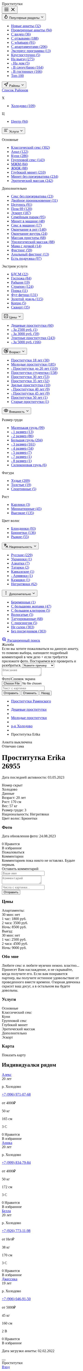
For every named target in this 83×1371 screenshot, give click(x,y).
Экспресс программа (31, 51)
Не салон (22, 627)
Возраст (14, 352)
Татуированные (27, 619)
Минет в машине (28, 221)
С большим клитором (30, 610)
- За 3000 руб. (25, 334)
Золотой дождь (27, 299)
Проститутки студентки (34, 373)
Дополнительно (20, 594)
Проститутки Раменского (31, 701)
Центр (19, 121)
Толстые (21, 485)
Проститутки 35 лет (30, 381)
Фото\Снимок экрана (18, 679)
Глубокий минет (28, 172)
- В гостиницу (26, 71)
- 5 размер (21, 452)
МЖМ (19, 164)
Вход (6, 1367)
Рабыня (20, 282)
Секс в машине (26, 225)
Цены (13, 317)
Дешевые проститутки (32, 325)
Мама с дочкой (26, 246)
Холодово (23, 106)
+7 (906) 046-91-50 (16, 1299)
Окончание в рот (28, 229)
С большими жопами (31, 606)
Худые (20, 481)
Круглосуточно (25, 55)
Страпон (22, 286)
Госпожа (21, 278)
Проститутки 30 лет (30, 377)
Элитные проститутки (33, 338)
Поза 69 (21, 209)
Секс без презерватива (32, 196)
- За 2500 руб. (24, 330)
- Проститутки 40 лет (30, 389)
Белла (6, 1211)
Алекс (7, 1075)
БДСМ (19, 274)
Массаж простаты (28, 238)
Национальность (20, 547)
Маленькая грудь (27, 428)
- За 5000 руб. (26, 342)
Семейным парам (28, 217)
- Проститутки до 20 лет (34, 368)
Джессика (9, 1279)
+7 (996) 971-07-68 (16, 1094)
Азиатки (20, 563)
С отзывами (25, 38)
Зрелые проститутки (30, 385)
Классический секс (30, 147)
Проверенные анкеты (31, 30)
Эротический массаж (32, 181)
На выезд (22, 59)
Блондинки (23, 528)
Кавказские (22, 571)
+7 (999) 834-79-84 (16, 1162)
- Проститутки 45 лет (30, 393)
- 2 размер (22, 436)
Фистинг (21, 250)
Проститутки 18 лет (30, 360)
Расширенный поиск (23, 640)
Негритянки (24, 584)
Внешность (17, 411)
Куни (19, 156)
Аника (7, 1143)
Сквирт (20, 307)
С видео (21, 34)
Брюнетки (23, 533)
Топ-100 (17, 76)
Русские (22, 555)
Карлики (20, 504)
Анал (19, 152)
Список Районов (15, 90)
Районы (14, 85)
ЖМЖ (19, 168)
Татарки (20, 567)
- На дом (20, 63)
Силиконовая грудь (29, 465)
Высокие (22, 513)
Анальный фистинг (30, 254)
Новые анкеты (26, 26)
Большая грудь (27, 440)
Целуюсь (21, 205)
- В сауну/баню (27, 67)
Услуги (14, 131)
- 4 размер (22, 448)
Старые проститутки (30, 402)
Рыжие (20, 537)
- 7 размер (21, 457)
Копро (18, 303)
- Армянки (22, 576)
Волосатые (22, 615)
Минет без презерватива (34, 176)
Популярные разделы (24, 18)
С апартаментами (29, 47)
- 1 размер (22, 432)
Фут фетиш (24, 295)
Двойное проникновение (34, 200)
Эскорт (21, 213)
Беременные (23, 602)
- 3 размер (23, 444)
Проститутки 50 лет (29, 397)
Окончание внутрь (29, 234)
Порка (19, 291)
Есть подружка (26, 258)
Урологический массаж (33, 242)
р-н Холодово (22, 726)
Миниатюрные (26, 509)
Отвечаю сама (13, 746)
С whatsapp (23, 42)
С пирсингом (24, 623)
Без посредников (28, 631)
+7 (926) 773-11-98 (16, 1231)
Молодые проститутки (33, 364)
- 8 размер (21, 461)
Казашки (20, 580)
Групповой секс (28, 160)
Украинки (21, 559)
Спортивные (23, 489)
